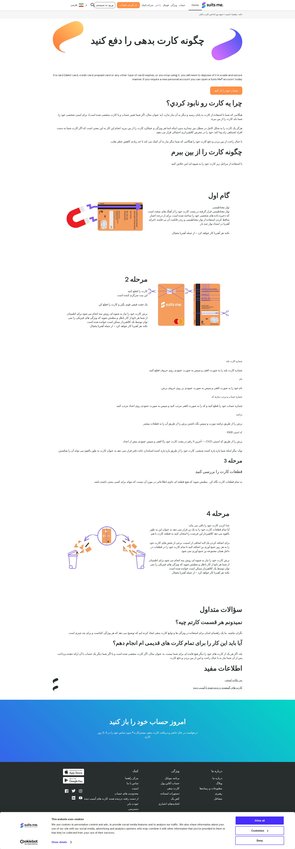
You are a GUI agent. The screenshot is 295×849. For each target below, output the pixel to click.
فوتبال (166, 5)
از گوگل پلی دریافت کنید (73, 780)
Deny (260, 840)
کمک (144, 5)
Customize (257, 830)
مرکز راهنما (131, 778)
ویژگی (174, 5)
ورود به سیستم (104, 5)
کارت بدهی (173, 788)
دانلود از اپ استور (73, 772)
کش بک (175, 798)
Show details (59, 842)
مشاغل (218, 798)
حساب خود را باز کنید (226, 90)
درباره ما (217, 778)
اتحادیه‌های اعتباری (168, 804)
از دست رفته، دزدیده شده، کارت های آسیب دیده (111, 798)
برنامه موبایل (172, 778)
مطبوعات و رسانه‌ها (211, 788)
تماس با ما (132, 783)
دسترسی (133, 809)
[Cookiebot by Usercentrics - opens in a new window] (29, 842)
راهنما (234, 14)
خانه (240, 14)
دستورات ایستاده (169, 793)
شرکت (149, 5)
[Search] (92, 5)
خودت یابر (132, 804)
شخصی (195, 5)
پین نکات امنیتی (233, 680)
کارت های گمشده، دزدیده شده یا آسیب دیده (217, 687)
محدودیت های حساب (126, 793)
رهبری (218, 793)
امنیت (227, 14)
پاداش (158, 5)
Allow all (260, 820)
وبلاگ (219, 783)
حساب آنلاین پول (170, 783)
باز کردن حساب (128, 5)
